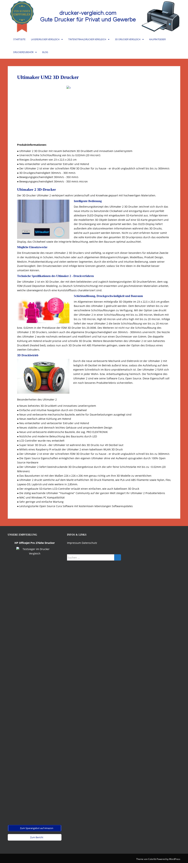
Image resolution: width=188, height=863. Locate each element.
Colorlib (152, 859)
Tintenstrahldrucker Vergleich (87, 39)
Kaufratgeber (157, 39)
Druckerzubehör (23, 52)
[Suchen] (117, 557)
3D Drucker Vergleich (127, 39)
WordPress (174, 859)
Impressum (74, 543)
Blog (45, 52)
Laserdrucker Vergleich (45, 39)
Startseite (19, 39)
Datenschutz (89, 543)
